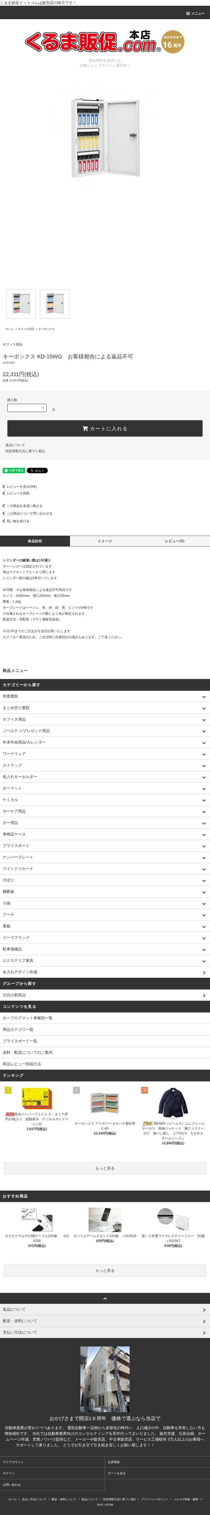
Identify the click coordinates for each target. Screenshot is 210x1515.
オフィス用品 (26, 328)
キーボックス (46, 328)
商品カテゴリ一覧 (18, 1029)
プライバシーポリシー (154, 1499)
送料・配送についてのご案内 (27, 1052)
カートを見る (117, 1473)
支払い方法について (34, 1499)
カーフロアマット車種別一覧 (27, 1018)
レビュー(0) (175, 541)
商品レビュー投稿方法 (22, 1064)
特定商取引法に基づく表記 (25, 451)
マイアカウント (13, 1462)
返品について (15, 445)
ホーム (9, 328)
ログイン (9, 1473)
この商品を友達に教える (25, 506)
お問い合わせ (12, 1484)
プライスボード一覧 (20, 1041)
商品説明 (35, 541)
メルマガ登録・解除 (186, 1499)
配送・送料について (64, 1499)
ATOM (109, 1504)
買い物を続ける (18, 521)
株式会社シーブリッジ (175, 1445)
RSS (100, 1504)
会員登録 (114, 1462)
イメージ (105, 541)
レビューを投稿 (18, 493)
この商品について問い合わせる (29, 513)
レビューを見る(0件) (22, 487)
